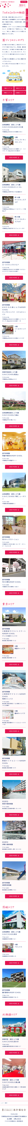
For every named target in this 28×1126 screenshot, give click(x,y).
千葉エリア (7, 88)
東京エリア (19, 88)
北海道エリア (19, 93)
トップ (2, 1103)
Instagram (27, 11)
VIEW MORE (13, 158)
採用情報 (26, 25)
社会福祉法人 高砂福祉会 (7, 2)
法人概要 (9, 1119)
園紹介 (6, 1103)
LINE (27, 18)
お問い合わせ (17, 1119)
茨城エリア (7, 93)
